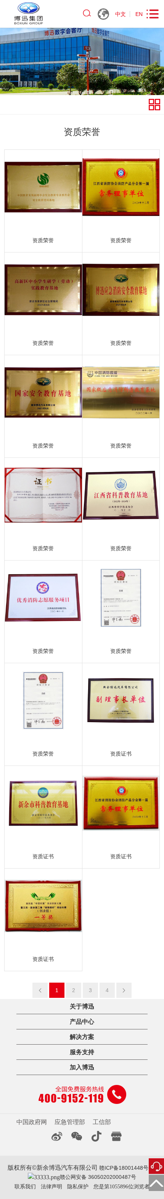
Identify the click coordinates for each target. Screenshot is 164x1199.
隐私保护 (77, 1186)
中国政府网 (31, 1122)
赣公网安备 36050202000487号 (98, 1177)
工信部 (102, 1122)
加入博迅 (82, 1067)
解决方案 (82, 1037)
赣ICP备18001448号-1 (125, 1168)
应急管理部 (70, 1122)
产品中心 (82, 1021)
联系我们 (25, 1186)
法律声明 (51, 1186)
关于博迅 (82, 1006)
